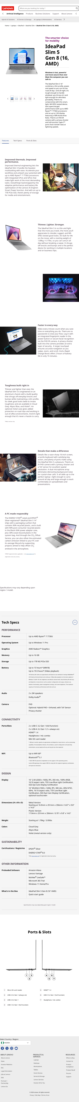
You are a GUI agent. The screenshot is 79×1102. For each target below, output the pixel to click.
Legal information (6, 1071)
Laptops (13, 26)
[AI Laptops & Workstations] (52, 19)
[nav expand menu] (3, 13)
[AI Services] (62, 19)
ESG (2, 1068)
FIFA (2, 1078)
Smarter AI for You (39, 1083)
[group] (12, 99)
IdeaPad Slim (30, 26)
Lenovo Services (39, 1080)
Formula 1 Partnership (4, 1082)
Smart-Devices (38, 1073)
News (2, 1061)
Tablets (36, 1070)
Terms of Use (45, 1095)
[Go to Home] (8, 8)
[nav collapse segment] (76, 13)
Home (7, 26)
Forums (68, 1073)
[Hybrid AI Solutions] (15, 19)
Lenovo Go (4, 1086)
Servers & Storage (39, 1076)
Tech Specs (17, 140)
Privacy (32, 1095)
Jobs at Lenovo (5, 1074)
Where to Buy (70, 1058)
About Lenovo (5, 1058)
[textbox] (15, 1043)
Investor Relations (6, 1064)
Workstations (38, 1066)
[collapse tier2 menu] (64, 19)
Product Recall (70, 1070)
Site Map (37, 1095)
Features (5, 140)
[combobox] (47, 8)
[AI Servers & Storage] (32, 19)
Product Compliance (69, 1066)
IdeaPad (21, 26)
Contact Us (69, 1061)
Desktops (36, 1063)
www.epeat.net (35, 856)
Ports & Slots (31, 140)
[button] (77, 8)
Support (68, 1077)
